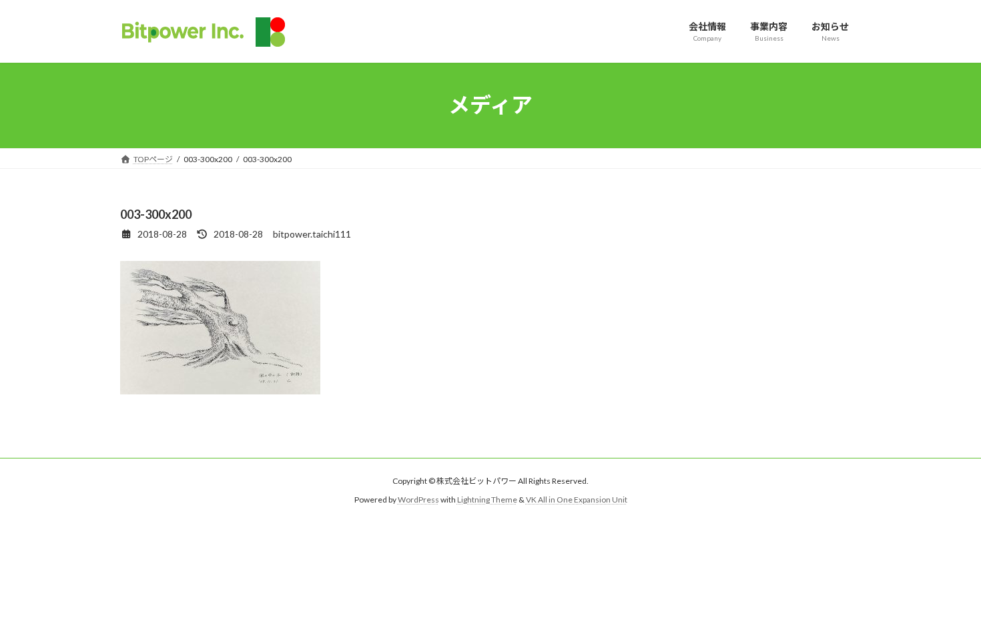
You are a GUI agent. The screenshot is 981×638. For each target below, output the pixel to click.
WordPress (418, 500)
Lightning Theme (487, 500)
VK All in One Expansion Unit (576, 500)
